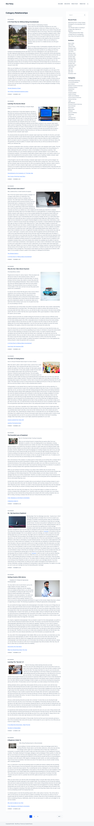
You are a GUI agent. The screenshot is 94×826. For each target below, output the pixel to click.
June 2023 (70, 51)
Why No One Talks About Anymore (18, 269)
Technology (71, 114)
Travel (69, 116)
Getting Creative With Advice (17, 577)
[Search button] (84, 15)
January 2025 (71, 46)
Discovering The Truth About (15, 646)
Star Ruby (9, 4)
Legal (69, 101)
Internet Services (72, 99)
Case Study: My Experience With (15, 346)
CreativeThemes (28, 823)
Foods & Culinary (72, 92)
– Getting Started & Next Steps (75, 32)
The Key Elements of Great (14, 88)
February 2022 (71, 58)
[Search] (87, 3)
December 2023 (72, 50)
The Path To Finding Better (16, 358)
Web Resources (72, 119)
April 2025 (70, 45)
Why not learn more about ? (16, 188)
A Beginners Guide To (13, 501)
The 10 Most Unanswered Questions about (18, 91)
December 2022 (72, 55)
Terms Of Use (82, 3)
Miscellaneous (71, 102)
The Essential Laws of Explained (18, 435)
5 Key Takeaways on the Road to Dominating (18, 497)
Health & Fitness (72, 94)
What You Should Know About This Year (17, 649)
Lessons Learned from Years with (16, 419)
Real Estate (71, 107)
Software (70, 111)
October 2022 (71, 56)
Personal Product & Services (75, 104)
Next (59, 816)
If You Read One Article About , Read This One (19, 724)
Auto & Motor (71, 84)
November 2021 (72, 61)
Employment (71, 89)
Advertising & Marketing (74, 80)
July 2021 (70, 68)
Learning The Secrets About (16, 103)
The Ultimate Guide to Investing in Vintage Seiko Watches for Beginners (76, 29)
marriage (46, 531)
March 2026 (71, 43)
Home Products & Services (74, 97)
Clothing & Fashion (72, 87)
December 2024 (72, 48)
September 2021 (72, 65)
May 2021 (70, 70)
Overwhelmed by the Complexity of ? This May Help (20, 173)
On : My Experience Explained (17, 513)
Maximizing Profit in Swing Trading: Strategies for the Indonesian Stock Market (76, 24)
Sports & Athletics (72, 112)
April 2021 (70, 71)
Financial (70, 90)
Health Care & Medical (73, 95)
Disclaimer (60, 3)
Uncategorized (71, 117)
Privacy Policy (74, 3)
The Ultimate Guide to (13, 253)
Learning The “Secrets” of (16, 662)
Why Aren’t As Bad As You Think (15, 802)
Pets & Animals (71, 106)
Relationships (11, 19)
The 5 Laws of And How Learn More (16, 176)
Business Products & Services (75, 85)
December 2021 (72, 60)
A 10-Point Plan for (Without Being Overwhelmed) (23, 22)
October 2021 (71, 63)
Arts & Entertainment (73, 82)
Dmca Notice (67, 3)
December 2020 (72, 73)
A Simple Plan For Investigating (75, 34)
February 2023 (71, 53)
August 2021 (71, 66)
